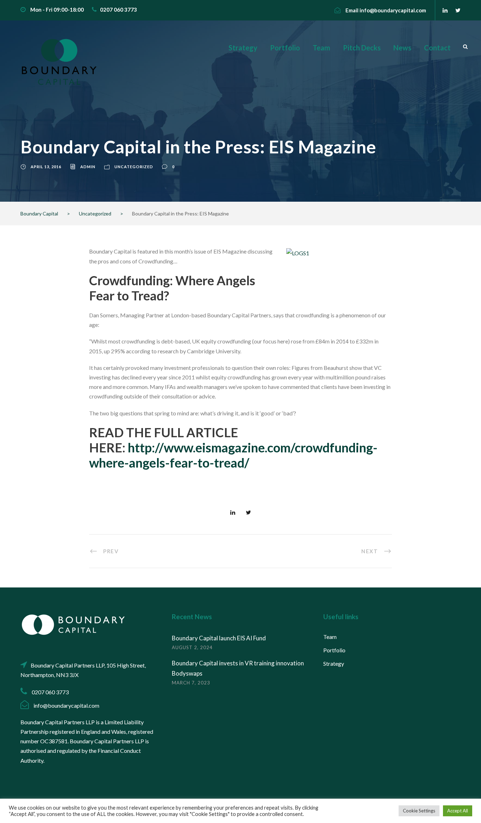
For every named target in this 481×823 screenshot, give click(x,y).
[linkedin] (445, 10)
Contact (437, 47)
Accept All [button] (457, 810)
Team (321, 47)
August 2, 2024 (192, 647)
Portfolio (285, 47)
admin (87, 166)
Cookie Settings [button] (419, 810)
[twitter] (458, 10)
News (402, 47)
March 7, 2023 (191, 682)
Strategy (243, 47)
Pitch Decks (362, 47)
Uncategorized (133, 166)
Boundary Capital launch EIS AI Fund (219, 638)
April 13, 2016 (46, 166)
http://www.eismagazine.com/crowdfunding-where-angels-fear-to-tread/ (233, 455)
